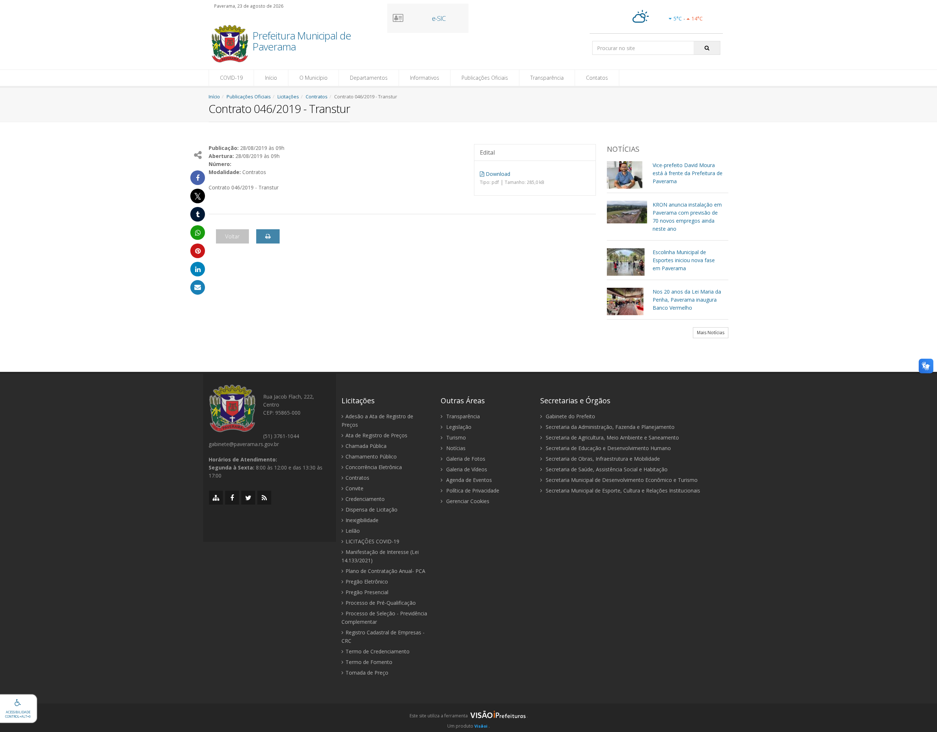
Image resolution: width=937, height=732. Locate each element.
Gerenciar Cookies (467, 501)
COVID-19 (231, 77)
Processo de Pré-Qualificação (381, 602)
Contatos (597, 77)
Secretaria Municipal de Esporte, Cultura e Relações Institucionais (622, 490)
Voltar (232, 236)
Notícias (455, 448)
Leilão (353, 530)
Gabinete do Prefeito (569, 416)
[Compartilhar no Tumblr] (197, 214)
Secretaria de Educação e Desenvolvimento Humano (607, 448)
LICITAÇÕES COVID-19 (372, 541)
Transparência (547, 77)
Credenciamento (365, 498)
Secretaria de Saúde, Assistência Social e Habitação (606, 469)
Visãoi (481, 726)
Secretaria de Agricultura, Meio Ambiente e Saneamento (611, 437)
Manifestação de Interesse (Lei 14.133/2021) (380, 556)
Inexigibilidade (362, 520)
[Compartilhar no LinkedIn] (197, 269)
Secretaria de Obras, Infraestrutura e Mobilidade (602, 458)
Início (271, 77)
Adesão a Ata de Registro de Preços (377, 420)
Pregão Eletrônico (367, 581)
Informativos (424, 77)
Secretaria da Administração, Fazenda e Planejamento (609, 426)
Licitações (288, 96)
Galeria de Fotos (465, 458)
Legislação (458, 426)
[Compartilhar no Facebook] (197, 177)
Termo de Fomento (369, 662)
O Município (313, 77)
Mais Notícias (710, 332)
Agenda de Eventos (468, 479)
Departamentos (369, 77)
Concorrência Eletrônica (374, 467)
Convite (354, 488)
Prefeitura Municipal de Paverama (302, 41)
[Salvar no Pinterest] (197, 251)
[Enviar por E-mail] (197, 287)
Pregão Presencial (367, 592)
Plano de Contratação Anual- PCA (385, 570)
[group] (468, 717)
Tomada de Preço (367, 672)
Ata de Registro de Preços (376, 435)
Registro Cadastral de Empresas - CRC (383, 636)
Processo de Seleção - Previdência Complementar (384, 617)
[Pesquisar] (707, 48)
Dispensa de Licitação (371, 509)
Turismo (455, 437)
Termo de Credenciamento (378, 651)
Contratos (317, 96)
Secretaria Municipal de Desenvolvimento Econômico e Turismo (621, 479)
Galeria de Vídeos (466, 469)
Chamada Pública (366, 445)
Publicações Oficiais (485, 77)
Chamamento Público (371, 456)
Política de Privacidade (472, 490)
